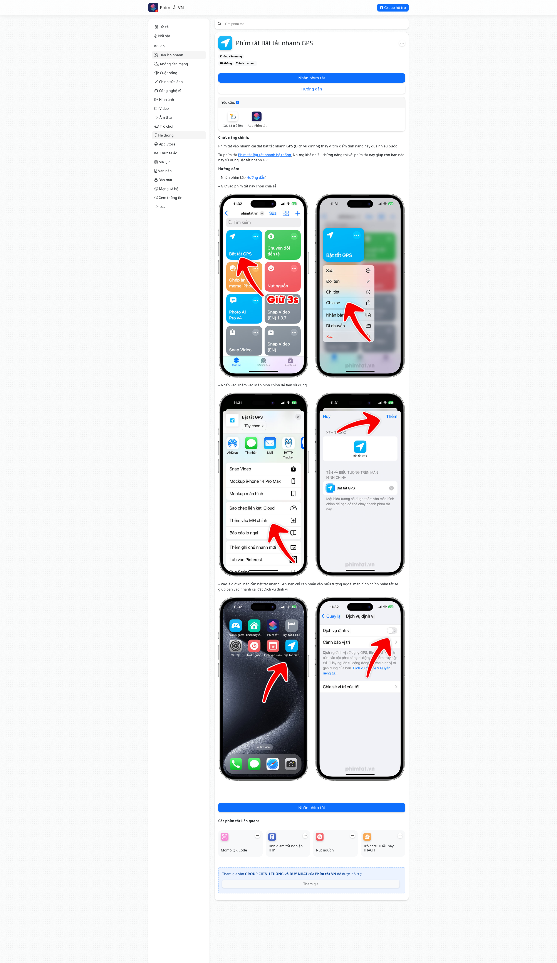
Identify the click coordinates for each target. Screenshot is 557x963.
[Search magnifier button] (219, 23)
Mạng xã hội (169, 188)
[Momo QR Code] (224, 837)
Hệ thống (166, 135)
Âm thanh (167, 117)
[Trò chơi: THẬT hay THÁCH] (367, 837)
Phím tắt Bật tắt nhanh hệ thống (264, 154)
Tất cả (164, 27)
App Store (167, 144)
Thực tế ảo (168, 153)
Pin (162, 46)
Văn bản (165, 171)
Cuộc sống (168, 72)
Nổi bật (164, 35)
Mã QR (164, 162)
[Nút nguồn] (320, 837)
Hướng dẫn (311, 89)
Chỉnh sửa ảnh (171, 81)
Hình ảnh (166, 99)
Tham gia (311, 883)
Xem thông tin (170, 197)
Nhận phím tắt (311, 77)
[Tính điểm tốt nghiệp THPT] (272, 837)
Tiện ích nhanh (171, 55)
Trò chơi (166, 126)
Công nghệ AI (170, 90)
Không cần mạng (174, 64)
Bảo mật (165, 179)
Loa (162, 206)
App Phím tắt (257, 126)
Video (164, 108)
